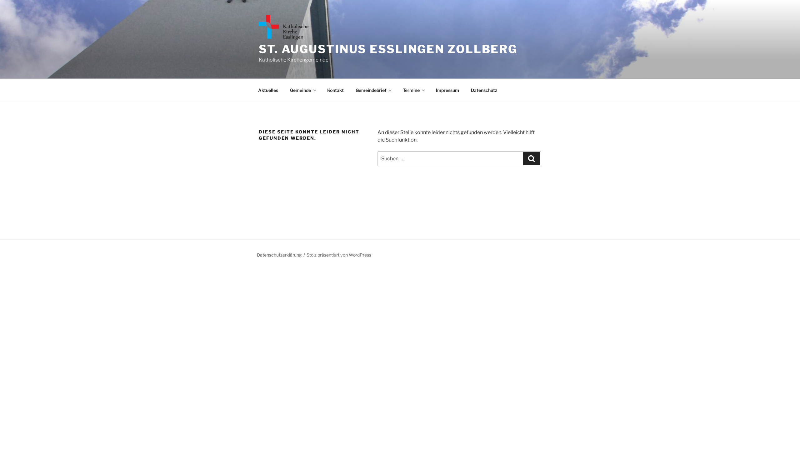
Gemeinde (300, 90)
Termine (411, 90)
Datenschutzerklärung (279, 255)
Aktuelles (268, 90)
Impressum (447, 90)
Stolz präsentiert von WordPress (339, 255)
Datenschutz (484, 90)
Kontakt (335, 90)
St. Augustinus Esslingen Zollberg (388, 49)
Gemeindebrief (371, 90)
